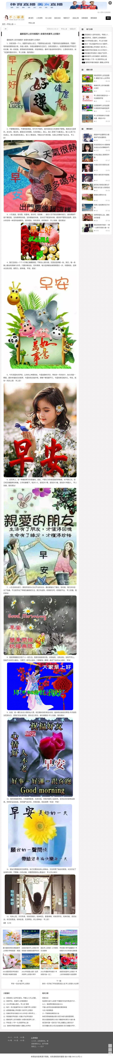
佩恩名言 (45, 998)
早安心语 (31, 23)
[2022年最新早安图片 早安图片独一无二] (52, 968)
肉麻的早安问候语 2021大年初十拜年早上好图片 (23, 1013)
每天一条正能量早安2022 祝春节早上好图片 (21, 1007)
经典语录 (85, 18)
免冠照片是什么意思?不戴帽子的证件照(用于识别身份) (61, 1001)
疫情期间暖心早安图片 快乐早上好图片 (19, 1010)
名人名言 (48, 18)
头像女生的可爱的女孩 (101, 165)
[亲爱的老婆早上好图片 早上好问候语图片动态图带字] (71, 968)
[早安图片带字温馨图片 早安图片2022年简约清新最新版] (71, 945)
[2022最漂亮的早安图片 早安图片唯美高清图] (14, 968)
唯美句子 (66, 18)
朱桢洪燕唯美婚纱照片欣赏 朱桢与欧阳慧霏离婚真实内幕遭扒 (63, 1016)
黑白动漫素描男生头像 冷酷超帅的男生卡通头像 (58, 1019)
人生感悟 (39, 18)
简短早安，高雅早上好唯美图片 (17, 1001)
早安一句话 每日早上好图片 (20, 983)
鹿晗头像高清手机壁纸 (101, 175)
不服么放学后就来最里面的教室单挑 (54, 1007)
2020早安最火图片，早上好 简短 (17, 1004)
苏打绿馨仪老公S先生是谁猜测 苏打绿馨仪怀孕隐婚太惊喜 (62, 1026)
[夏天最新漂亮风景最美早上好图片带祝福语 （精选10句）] (14, 945)
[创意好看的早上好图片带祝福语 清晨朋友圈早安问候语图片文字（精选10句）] (33, 945)
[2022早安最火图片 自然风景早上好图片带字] (33, 968)
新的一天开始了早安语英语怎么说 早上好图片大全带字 (59, 983)
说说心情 (76, 18)
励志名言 (57, 18)
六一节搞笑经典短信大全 (50, 1013)
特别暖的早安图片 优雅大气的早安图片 (19, 1016)
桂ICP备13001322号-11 (73, 1057)
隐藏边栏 (73, 29)
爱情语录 (94, 18)
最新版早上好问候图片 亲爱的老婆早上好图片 (22, 1019)
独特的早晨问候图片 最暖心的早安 (19, 1026)
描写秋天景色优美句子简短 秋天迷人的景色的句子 (102, 187)
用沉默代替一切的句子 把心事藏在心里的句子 (58, 1023)
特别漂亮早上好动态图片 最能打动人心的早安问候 (102, 78)
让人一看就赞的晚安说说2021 (52, 1004)
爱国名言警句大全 (100, 195)
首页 (3, 24)
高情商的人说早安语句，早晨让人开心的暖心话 (22, 998)
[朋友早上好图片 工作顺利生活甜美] (52, 945)
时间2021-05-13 (52, 29)
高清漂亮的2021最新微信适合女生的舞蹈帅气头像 (102, 147)
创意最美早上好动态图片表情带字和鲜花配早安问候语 (101, 108)
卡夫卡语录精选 (47, 1010)
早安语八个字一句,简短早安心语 (17, 1023)
